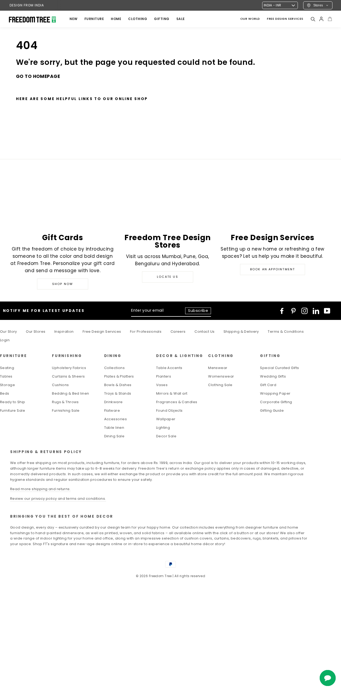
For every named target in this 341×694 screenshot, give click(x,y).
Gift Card (268, 384)
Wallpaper (166, 419)
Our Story (8, 331)
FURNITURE (94, 19)
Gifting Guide (272, 410)
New (74, 19)
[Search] (312, 19)
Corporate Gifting (276, 401)
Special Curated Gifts (279, 367)
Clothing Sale (220, 384)
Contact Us (204, 331)
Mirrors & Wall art (172, 393)
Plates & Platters (119, 376)
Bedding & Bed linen (70, 393)
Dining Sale (114, 436)
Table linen (114, 427)
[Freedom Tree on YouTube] (327, 311)
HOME (116, 19)
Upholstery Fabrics (69, 367)
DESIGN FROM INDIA (27, 5)
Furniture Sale (12, 410)
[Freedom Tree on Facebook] (282, 311)
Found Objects (169, 410)
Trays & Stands (117, 393)
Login (5, 340)
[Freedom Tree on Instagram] (304, 311)
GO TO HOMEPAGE (38, 76)
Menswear (217, 367)
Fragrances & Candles (176, 401)
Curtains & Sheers (68, 376)
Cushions (60, 384)
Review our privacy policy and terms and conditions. (58, 498)
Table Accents (169, 367)
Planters (163, 376)
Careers (178, 331)
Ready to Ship (12, 401)
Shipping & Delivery (241, 331)
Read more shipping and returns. (40, 488)
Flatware (112, 410)
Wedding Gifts (273, 376)
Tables (6, 376)
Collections (114, 367)
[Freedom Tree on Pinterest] (293, 311)
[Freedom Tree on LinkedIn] (316, 311)
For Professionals (145, 331)
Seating (7, 367)
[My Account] (321, 19)
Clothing (137, 19)
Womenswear (221, 376)
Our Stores (35, 331)
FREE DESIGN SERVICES (285, 19)
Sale (180, 19)
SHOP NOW (62, 284)
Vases (162, 384)
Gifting (161, 19)
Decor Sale (166, 436)
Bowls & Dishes (118, 384)
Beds (4, 393)
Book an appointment (272, 269)
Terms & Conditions (286, 331)
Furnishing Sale (65, 410)
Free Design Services (102, 331)
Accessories (115, 419)
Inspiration (64, 331)
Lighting (163, 427)
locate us (167, 277)
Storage (7, 384)
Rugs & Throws (65, 401)
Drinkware (113, 401)
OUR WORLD (250, 19)
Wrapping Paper (275, 393)
